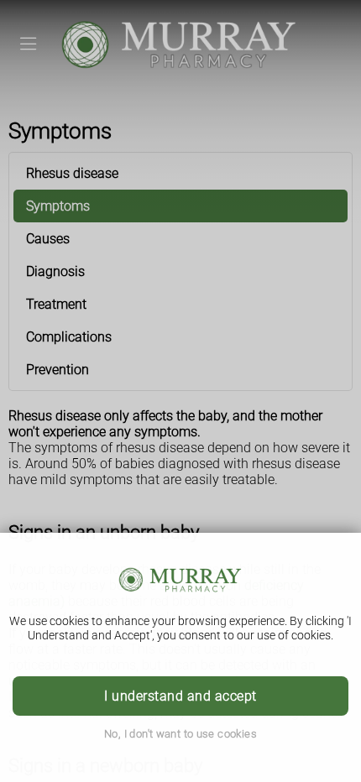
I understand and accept (180, 696)
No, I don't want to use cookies (180, 733)
